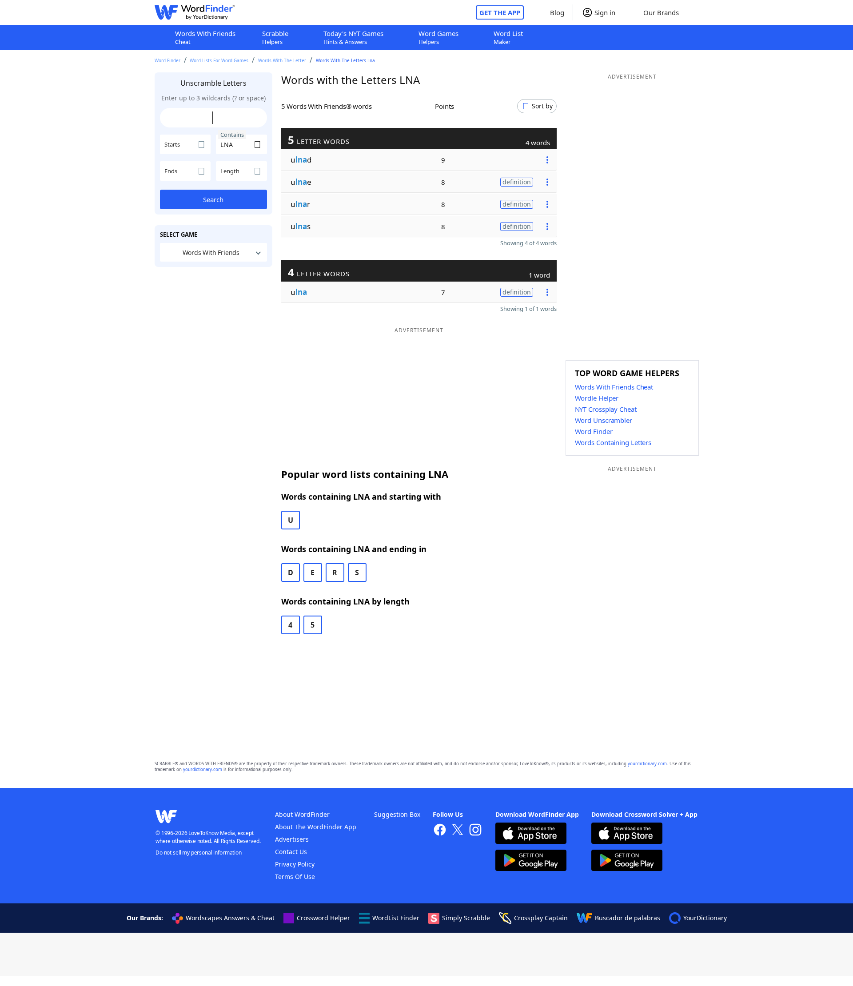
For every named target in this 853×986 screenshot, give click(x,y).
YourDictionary (705, 918)
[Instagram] (475, 831)
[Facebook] (440, 831)
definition (516, 182)
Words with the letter (282, 60)
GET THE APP (499, 12)
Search (213, 199)
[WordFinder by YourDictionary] (195, 12)
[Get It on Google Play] (530, 861)
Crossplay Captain (541, 918)
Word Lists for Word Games (219, 60)
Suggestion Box (397, 814)
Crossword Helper (323, 918)
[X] (457, 831)
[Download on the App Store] (530, 834)
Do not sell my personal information (198, 852)
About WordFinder (302, 814)
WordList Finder (395, 918)
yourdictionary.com (647, 764)
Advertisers (292, 839)
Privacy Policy (295, 864)
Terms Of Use (295, 876)
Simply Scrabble (466, 918)
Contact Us (291, 851)
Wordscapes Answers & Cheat (230, 918)
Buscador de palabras (627, 918)
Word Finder (167, 60)
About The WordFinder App (315, 827)
